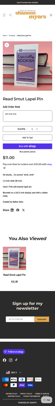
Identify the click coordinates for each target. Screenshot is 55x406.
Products (12, 35)
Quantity (21, 128)
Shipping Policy (14, 396)
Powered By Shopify (27, 402)
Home (5, 35)
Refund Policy (11, 394)
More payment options (28, 151)
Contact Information (31, 396)
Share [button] (6, 210)
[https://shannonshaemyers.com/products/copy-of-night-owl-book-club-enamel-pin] (12, 210)
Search (46, 396)
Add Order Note (11, 107)
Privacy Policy (26, 394)
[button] (4, 15)
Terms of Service (42, 394)
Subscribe (41, 319)
